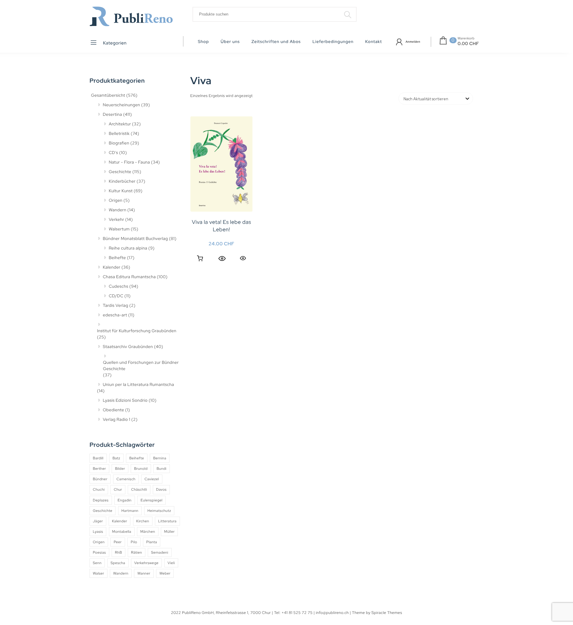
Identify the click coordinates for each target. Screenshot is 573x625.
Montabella (121, 531)
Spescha (118, 563)
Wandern (118, 210)
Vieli (171, 563)
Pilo (134, 542)
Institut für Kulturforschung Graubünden (136, 331)
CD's (113, 153)
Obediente (113, 410)
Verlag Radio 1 (116, 419)
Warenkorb (466, 38)
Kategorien (114, 43)
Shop (203, 41)
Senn (97, 563)
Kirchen (142, 521)
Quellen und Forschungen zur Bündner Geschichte (141, 366)
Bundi (162, 468)
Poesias (99, 552)
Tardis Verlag (115, 305)
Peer (118, 542)
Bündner (100, 479)
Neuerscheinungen (121, 105)
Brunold (140, 468)
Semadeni (159, 552)
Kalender (112, 267)
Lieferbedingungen (333, 41)
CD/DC (116, 296)
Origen (116, 200)
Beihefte (117, 258)
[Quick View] (222, 258)
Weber (164, 573)
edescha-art (115, 315)
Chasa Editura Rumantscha (129, 277)
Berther (99, 468)
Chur (118, 489)
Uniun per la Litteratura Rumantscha (138, 384)
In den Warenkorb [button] (200, 258)
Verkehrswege (146, 563)
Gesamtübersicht (108, 95)
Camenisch (125, 479)
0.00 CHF (468, 43)
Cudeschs (118, 286)
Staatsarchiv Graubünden (128, 347)
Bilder (120, 468)
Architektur (120, 124)
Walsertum (119, 229)
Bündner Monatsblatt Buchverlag (135, 238)
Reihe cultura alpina (128, 248)
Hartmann (129, 510)
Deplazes (101, 500)
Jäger (98, 521)
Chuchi (99, 489)
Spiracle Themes (387, 612)
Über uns (230, 41)
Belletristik (119, 133)
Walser (98, 573)
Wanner (143, 573)
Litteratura (167, 521)
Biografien (119, 143)
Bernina (159, 458)
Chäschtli (139, 489)
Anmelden (413, 42)
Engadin (125, 500)
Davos (161, 489)
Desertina (112, 114)
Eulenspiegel (151, 500)
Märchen (147, 531)
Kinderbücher (122, 181)
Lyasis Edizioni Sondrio (125, 400)
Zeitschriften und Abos (276, 41)
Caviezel (151, 479)
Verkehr (116, 219)
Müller (169, 531)
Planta (151, 542)
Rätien (136, 552)
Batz (116, 458)
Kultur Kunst (121, 191)
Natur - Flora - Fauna (129, 162)
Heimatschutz (159, 510)
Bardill (98, 458)
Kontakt (373, 41)
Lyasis (98, 531)
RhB (118, 552)
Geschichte (120, 172)
